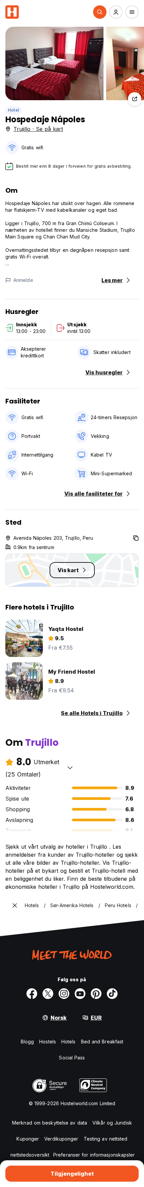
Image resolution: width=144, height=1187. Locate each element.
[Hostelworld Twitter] (48, 993)
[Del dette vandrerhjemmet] (134, 99)
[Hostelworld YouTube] (80, 993)
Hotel (13, 110)
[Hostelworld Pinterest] (96, 993)
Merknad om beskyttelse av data (49, 1123)
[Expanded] (15, 905)
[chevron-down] (70, 767)
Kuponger (27, 1139)
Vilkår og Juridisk (112, 1123)
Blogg (27, 1041)
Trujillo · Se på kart (38, 129)
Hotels (68, 1041)
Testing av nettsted (106, 1139)
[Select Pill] (99, 12)
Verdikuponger (61, 1139)
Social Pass (72, 1057)
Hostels (47, 1041)
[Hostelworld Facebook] (31, 993)
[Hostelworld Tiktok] (112, 993)
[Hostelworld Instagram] (64, 993)
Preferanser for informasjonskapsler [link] (94, 1155)
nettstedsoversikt (29, 1155)
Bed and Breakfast (102, 1041)
